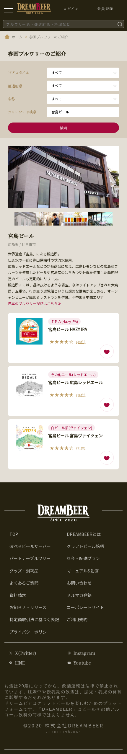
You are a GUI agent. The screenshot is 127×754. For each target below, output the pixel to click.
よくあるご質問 (23, 583)
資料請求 (17, 595)
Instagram (84, 653)
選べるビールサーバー (30, 546)
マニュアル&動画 (83, 571)
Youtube (82, 662)
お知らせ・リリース (27, 607)
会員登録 (105, 8)
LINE (20, 662)
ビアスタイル (18, 72)
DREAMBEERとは (84, 534)
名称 (11, 98)
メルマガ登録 (79, 595)
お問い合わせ (79, 583)
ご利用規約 (77, 619)
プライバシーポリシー (30, 632)
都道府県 (15, 85)
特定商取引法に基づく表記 (34, 619)
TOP (13, 534)
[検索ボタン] (120, 24)
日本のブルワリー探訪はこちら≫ (34, 303)
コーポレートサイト (85, 607)
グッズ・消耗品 (23, 571)
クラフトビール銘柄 (85, 546)
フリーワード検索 (22, 111)
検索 (63, 127)
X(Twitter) (25, 653)
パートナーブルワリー (30, 558)
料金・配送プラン (83, 558)
